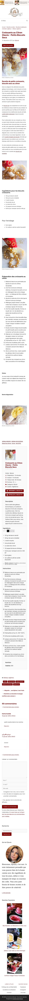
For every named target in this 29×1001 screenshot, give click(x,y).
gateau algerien (6, 441)
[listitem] (7, 2)
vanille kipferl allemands (8, 114)
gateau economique (17, 441)
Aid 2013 (18, 443)
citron (13, 443)
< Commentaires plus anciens (10, 707)
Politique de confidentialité (9, 987)
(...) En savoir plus (6, 892)
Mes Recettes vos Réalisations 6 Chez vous (14, 925)
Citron (5, 681)
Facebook (23, 987)
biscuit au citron (6, 443)
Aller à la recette (8, 45)
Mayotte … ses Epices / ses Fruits (14, 690)
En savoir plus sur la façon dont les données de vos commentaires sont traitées (13, 814)
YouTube (23, 992)
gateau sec (16, 684)
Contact (9, 992)
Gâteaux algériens (17, 28)
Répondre (6, 726)
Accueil (4, 27)
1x (8, 531)
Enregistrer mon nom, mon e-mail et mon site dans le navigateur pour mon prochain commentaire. (14, 794)
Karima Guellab (6, 713)
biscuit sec (6, 105)
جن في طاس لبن (6, 734)
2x (10, 531)
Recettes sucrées (11, 27)
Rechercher (6, 834)
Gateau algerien (19, 681)
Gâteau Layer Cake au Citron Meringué (14, 950)
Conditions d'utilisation (9, 989)
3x (13, 531)
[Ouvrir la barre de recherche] (27, 21)
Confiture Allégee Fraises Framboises (14, 975)
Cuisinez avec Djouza (18, 998)
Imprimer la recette (15, 490)
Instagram (23, 989)
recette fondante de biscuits (12, 137)
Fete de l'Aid (11, 681)
